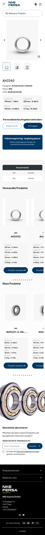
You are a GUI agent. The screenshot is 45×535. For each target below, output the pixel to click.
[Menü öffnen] (4, 4)
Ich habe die (22, 452)
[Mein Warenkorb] (40, 4)
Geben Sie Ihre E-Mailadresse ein (16, 440)
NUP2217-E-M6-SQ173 (15, 332)
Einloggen (33, 126)
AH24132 (16, 236)
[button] (22, 40)
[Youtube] (23, 515)
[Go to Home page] (14, 4)
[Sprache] (35, 4)
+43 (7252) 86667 (9, 509)
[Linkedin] (20, 515)
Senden (32, 446)
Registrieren (12, 126)
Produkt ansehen (16, 270)
